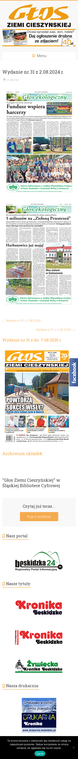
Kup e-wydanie (39, 516)
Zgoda (40, 753)
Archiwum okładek (22, 453)
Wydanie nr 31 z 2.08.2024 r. (22, 320)
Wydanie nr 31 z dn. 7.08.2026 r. (32, 340)
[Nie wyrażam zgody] (73, 747)
